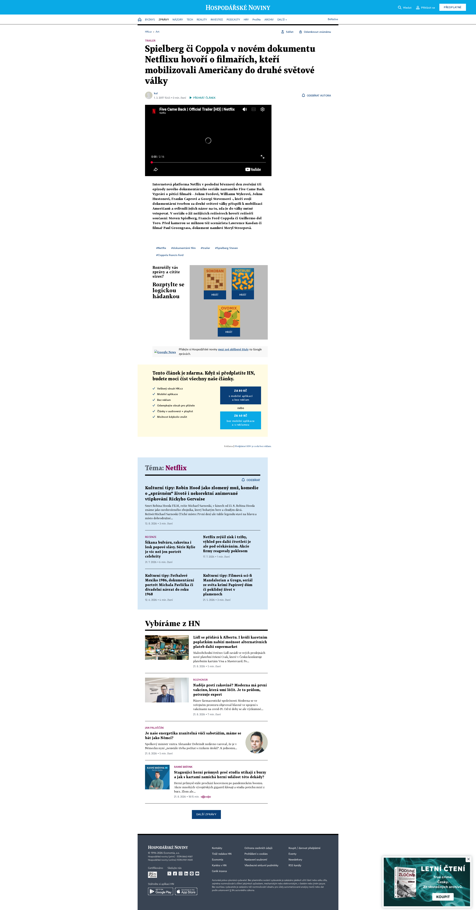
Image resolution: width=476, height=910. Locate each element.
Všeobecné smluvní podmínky (261, 865)
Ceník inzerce (219, 871)
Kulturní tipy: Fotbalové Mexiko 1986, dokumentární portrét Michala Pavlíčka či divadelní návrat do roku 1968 (169, 585)
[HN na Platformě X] (169, 873)
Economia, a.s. (172, 853)
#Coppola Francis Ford (170, 255)
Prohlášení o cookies (256, 854)
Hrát (215, 294)
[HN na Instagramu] (180, 873)
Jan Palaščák (154, 727)
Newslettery (295, 859)
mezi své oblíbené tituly (233, 349)
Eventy (292, 854)
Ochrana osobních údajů (258, 848)
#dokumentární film (183, 247)
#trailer (205, 247)
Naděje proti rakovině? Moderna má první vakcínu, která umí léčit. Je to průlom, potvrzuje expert (230, 690)
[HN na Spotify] (192, 873)
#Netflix (161, 247)
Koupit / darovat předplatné (304, 848)
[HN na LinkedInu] (186, 873)
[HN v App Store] (186, 891)
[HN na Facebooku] (175, 873)
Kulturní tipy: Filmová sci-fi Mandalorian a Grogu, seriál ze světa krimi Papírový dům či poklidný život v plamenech (228, 585)
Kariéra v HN (219, 865)
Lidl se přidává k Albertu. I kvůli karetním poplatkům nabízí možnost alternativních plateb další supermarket (230, 642)
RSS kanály (295, 865)
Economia (217, 859)
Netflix (176, 468)
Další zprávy (206, 814)
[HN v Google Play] (160, 891)
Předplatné (452, 7)
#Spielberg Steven (226, 247)
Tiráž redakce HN (221, 854)
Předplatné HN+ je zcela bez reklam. (253, 446)
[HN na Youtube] (197, 873)
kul (156, 93)
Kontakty (217, 848)
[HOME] (139, 19)
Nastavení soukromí (256, 859)
